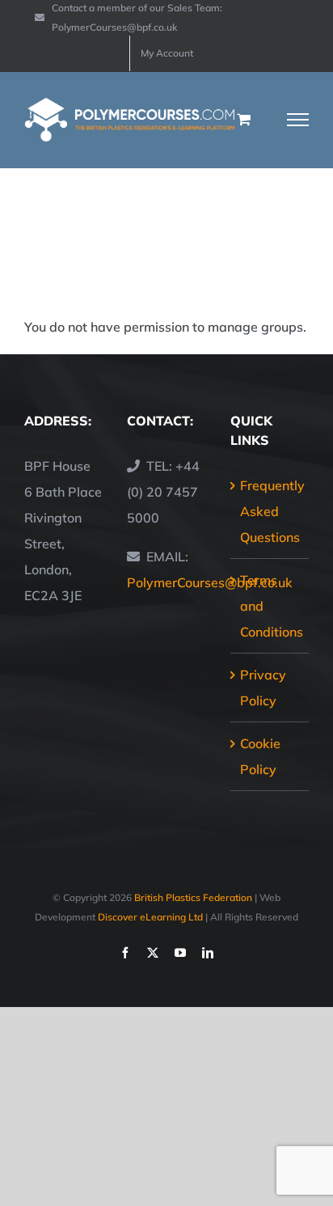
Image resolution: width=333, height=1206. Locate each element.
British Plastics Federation (193, 897)
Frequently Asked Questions (270, 511)
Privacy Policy (263, 687)
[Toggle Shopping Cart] (244, 119)
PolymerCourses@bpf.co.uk (210, 582)
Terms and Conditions (270, 606)
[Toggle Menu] (298, 119)
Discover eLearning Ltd (150, 917)
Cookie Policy (260, 756)
